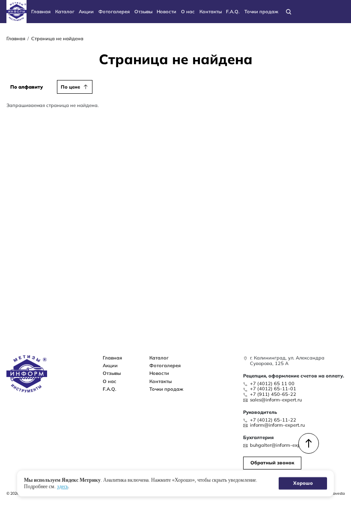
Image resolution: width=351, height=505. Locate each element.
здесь (62, 486)
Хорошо (302, 483)
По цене (70, 87)
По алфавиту (26, 87)
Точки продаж (261, 12)
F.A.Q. (233, 12)
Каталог (64, 12)
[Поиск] (288, 11)
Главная (41, 12)
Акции (86, 12)
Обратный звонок (272, 463)
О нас (188, 12)
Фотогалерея (114, 12)
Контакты (210, 12)
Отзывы (143, 12)
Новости (166, 12)
